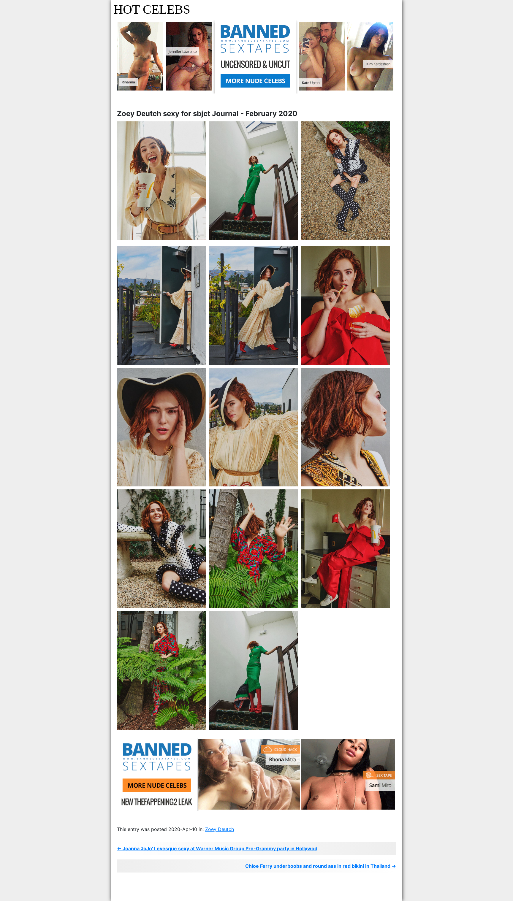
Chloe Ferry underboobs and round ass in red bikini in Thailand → (320, 866)
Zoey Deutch (219, 829)
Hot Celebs (152, 9)
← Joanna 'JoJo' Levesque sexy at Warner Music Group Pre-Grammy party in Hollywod (217, 848)
